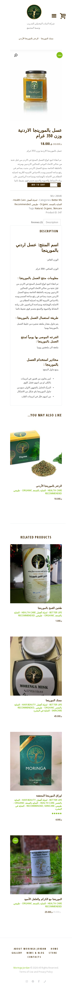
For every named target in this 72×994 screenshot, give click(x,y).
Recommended (23, 204)
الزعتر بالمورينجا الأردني (28, 38)
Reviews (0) (37, 222)
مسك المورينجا (47, 38)
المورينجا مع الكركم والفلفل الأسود (43, 899)
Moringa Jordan (21, 967)
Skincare (57, 208)
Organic (48, 208)
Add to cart (38, 184)
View (36, 448)
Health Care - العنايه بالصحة (47, 490)
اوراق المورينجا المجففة (49, 795)
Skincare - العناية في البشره (48, 710)
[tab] (52, 222)
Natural (39, 208)
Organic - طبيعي (40, 204)
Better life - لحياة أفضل (49, 612)
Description (52, 222)
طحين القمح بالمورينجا (50, 608)
